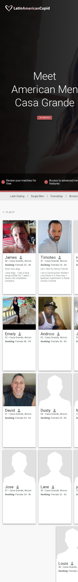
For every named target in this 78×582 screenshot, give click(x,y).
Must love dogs (12, 269)
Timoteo (48, 257)
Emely (10, 334)
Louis (63, 563)
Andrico (47, 334)
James (11, 257)
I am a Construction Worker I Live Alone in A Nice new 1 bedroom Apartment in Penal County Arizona (55, 277)
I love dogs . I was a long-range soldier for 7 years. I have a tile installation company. (17, 277)
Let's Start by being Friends (54, 269)
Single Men (37, 196)
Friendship (57, 196)
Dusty (46, 410)
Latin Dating (17, 196)
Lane (45, 487)
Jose (9, 487)
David (10, 410)
